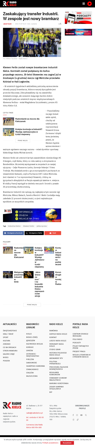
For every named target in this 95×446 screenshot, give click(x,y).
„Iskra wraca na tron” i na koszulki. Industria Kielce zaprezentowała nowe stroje (42, 284)
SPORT (5, 337)
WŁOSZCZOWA (31, 376)
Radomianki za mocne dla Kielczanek (27, 120)
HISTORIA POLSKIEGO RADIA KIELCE (58, 354)
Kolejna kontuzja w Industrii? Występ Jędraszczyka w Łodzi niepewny (28, 132)
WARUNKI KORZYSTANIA (58, 383)
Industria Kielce (14, 226)
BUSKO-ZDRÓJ (31, 337)
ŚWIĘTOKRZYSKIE (10, 331)
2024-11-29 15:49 (20, 24)
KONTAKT (53, 337)
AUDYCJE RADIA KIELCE (58, 334)
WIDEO (5, 357)
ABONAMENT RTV (56, 358)
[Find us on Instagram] (77, 415)
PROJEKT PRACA (79, 351)
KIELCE (29, 334)
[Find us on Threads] (73, 419)
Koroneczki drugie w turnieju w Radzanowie (61, 278)
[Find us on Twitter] (86, 415)
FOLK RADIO (77, 339)
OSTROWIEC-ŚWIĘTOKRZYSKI (32, 355)
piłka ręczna (42, 226)
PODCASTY (77, 343)
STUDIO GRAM (54, 349)
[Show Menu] (84, 3)
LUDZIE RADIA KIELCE (57, 341)
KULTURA (6, 341)
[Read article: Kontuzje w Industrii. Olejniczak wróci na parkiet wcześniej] (49, 250)
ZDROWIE (7, 344)
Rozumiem (67, 443)
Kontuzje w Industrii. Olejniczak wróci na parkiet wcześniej (60, 256)
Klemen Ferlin (28, 226)
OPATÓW (29, 351)
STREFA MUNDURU (10, 351)
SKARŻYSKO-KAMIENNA (35, 366)
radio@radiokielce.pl (34, 413)
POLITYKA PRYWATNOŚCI (55, 363)
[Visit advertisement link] (78, 17)
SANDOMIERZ (31, 363)
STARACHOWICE (32, 369)
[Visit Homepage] (10, 3)
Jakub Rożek (7, 24)
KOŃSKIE (30, 347)
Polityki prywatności (50, 443)
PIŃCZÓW (30, 359)
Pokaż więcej (23, 140)
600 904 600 (37, 427)
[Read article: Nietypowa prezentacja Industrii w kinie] (8, 274)
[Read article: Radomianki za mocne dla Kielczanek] (8, 122)
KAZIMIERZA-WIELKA (34, 344)
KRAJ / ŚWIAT (8, 334)
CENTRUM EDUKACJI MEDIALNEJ (80, 335)
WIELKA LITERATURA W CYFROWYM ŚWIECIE (82, 356)
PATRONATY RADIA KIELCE (56, 345)
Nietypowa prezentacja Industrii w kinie (19, 277)
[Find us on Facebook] (73, 415)
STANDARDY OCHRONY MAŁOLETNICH (58, 379)
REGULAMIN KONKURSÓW (54, 373)
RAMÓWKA (53, 331)
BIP (50, 392)
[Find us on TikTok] (78, 419)
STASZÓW (30, 373)
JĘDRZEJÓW (30, 341)
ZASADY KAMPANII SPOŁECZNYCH (56, 388)
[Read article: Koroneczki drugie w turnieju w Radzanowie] (49, 274)
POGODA (6, 361)
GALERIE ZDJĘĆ (9, 354)
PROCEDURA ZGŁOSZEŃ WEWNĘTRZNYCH (58, 368)
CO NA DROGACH (9, 347)
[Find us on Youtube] (81, 415)
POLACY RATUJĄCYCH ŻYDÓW (81, 347)
